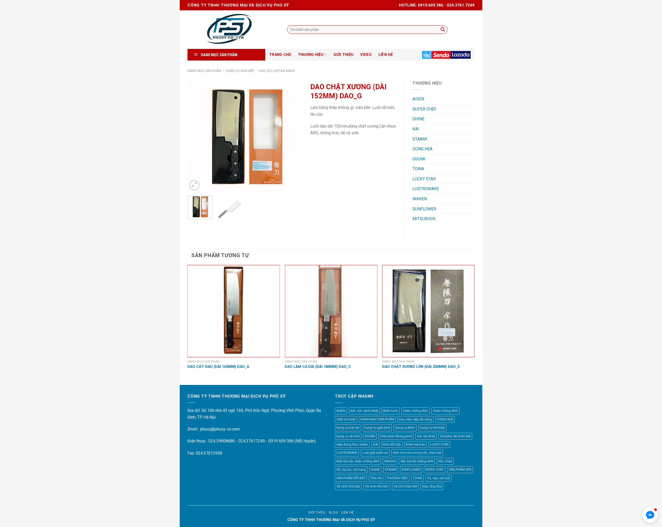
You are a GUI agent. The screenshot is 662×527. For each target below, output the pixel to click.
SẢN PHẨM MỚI (460, 469)
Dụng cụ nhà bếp (240, 71)
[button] (650, 515)
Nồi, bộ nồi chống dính (417, 461)
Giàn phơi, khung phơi (396, 436)
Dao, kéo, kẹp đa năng (277, 71)
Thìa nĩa (376, 478)
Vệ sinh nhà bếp (348, 486)
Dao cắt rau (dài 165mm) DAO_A (218, 367)
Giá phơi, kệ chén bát (455, 436)
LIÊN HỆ (386, 55)
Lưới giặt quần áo (375, 453)
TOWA (418, 168)
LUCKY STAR (424, 178)
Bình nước (390, 411)
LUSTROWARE (425, 188)
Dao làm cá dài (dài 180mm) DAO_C (318, 367)
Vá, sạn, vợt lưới (438, 478)
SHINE (418, 118)
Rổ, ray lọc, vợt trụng (351, 469)
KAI (415, 129)
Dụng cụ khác (405, 427)
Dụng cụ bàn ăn (347, 427)
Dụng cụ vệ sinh (348, 436)
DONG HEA (422, 148)
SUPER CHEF (424, 109)
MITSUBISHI (423, 218)
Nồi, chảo (445, 461)
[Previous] (196, 135)
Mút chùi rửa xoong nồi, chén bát (417, 453)
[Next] (293, 135)
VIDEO (366, 55)
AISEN (418, 99)
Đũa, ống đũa (432, 486)
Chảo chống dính (415, 411)
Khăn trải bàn (415, 444)
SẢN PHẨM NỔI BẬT (350, 478)
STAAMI (419, 139)
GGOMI (418, 159)
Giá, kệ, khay (426, 436)
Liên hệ (347, 512)
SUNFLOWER (424, 208)
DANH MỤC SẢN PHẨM (204, 71)
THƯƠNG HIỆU (311, 55)
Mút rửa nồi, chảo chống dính (357, 461)
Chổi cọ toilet (346, 419)
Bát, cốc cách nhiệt (364, 411)
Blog (333, 512)
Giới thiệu (316, 512)
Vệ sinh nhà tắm (377, 486)
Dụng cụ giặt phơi (377, 427)
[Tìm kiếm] (442, 29)
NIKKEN (419, 198)
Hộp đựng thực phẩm (352, 444)
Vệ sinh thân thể (405, 486)
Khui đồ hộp (392, 444)
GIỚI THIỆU (343, 55)
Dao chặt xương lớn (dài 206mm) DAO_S (421, 367)
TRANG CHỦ (280, 55)
